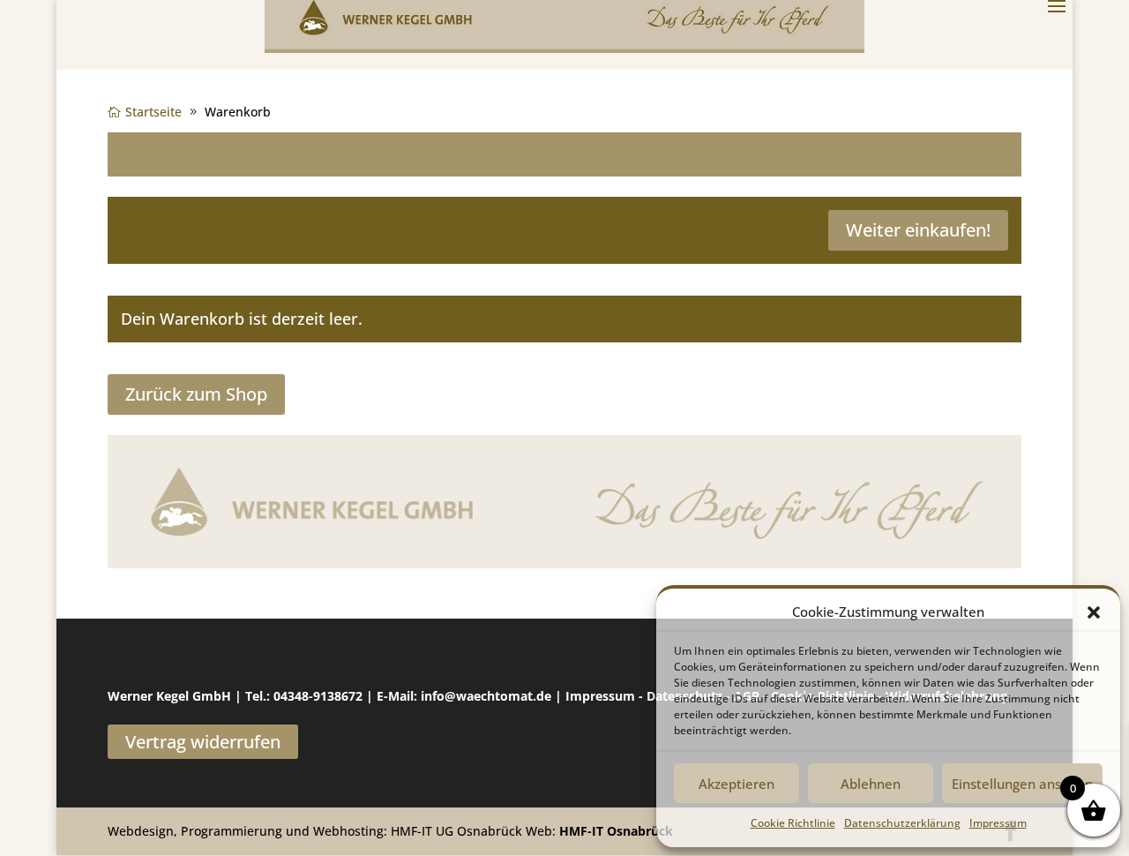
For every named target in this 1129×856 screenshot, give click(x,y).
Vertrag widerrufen (202, 742)
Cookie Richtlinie (793, 822)
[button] (1094, 612)
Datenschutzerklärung (902, 822)
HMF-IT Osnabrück (616, 830)
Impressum (998, 822)
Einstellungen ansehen (1022, 783)
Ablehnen (871, 783)
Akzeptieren (736, 783)
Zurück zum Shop (196, 394)
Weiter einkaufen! (918, 230)
